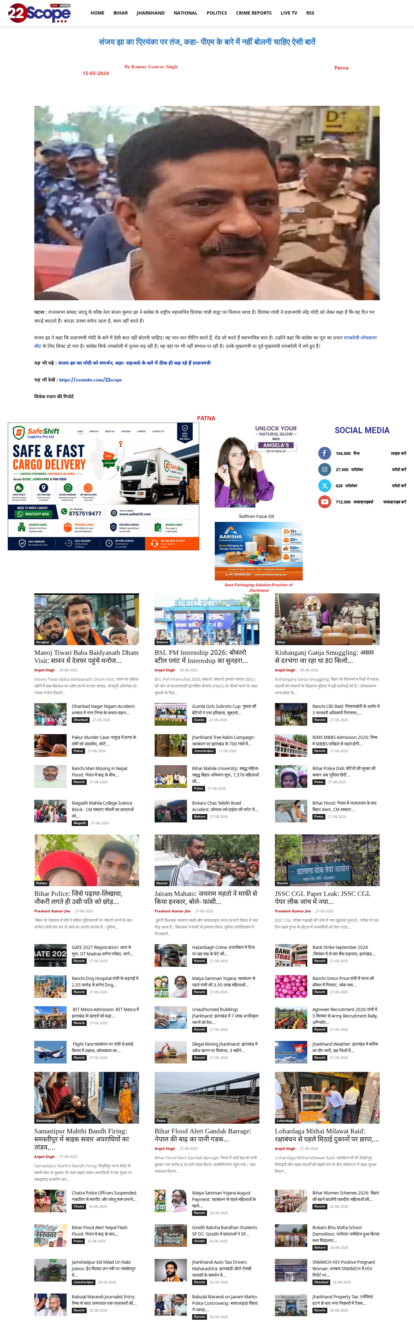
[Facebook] (198, 89)
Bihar (121, 13)
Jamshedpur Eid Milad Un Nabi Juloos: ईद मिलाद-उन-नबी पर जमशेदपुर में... (104, 1268)
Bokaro (162, 642)
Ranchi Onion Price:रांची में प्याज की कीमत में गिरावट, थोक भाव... (343, 981)
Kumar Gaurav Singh (154, 66)
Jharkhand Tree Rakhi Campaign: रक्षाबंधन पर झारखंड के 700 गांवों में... (223, 740)
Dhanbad (81, 720)
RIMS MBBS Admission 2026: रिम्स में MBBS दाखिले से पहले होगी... (344, 740)
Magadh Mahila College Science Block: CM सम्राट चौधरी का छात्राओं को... (103, 809)
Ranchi (319, 720)
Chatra (79, 1206)
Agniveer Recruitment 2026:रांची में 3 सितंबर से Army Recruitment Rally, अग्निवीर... (345, 1015)
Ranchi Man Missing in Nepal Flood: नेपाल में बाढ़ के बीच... (99, 771)
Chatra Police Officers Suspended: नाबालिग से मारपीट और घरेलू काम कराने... (104, 1196)
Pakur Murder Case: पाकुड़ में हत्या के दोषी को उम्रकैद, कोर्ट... (104, 740)
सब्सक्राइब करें (394, 502)
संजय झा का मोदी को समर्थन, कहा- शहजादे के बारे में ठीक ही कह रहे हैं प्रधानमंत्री (134, 363)
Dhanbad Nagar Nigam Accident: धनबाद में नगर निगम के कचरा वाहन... (104, 709)
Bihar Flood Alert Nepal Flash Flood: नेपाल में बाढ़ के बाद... (99, 1230)
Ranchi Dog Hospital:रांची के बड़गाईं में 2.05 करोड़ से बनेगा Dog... (105, 981)
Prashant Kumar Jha (52, 911)
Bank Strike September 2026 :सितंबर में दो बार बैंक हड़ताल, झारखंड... (344, 950)
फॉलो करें (399, 469)
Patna (341, 67)
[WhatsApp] (242, 89)
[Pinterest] (228, 89)
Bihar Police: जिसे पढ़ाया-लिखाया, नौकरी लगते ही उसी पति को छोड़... (78, 898)
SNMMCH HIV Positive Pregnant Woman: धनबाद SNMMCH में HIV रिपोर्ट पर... (343, 1268)
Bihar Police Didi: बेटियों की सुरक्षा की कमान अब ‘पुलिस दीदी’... (344, 771)
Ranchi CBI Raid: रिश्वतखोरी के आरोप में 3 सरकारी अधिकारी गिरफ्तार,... (346, 709)
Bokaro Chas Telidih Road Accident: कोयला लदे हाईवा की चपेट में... (225, 806)
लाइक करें (398, 453)
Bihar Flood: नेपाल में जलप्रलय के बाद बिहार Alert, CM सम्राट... (344, 806)
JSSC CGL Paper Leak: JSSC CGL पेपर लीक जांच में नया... (323, 898)
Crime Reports (254, 13)
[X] (213, 89)
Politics (217, 13)
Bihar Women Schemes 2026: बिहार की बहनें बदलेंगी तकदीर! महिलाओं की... (345, 1196)
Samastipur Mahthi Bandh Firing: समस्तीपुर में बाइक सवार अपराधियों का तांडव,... (81, 1139)
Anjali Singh (44, 669)
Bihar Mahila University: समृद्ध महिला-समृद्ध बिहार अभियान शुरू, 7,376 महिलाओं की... (225, 774)
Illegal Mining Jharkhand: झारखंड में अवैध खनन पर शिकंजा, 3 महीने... (224, 1047)
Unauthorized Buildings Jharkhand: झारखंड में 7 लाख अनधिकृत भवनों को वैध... (225, 1015)
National (186, 13)
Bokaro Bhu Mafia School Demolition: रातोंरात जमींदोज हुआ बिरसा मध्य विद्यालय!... (345, 1233)
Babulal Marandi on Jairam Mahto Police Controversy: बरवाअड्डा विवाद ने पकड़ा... (225, 1303)
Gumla (199, 720)
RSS (310, 13)
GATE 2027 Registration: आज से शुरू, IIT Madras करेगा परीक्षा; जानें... (103, 950)
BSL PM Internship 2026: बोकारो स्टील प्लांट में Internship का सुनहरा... (201, 657)
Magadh (80, 823)
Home (97, 13)
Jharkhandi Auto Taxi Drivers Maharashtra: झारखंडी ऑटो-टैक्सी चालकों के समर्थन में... (221, 1268)
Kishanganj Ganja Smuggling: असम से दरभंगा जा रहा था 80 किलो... (324, 657)
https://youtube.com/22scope (90, 380)
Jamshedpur (204, 751)
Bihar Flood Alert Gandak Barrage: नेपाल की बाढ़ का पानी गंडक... (203, 1135)
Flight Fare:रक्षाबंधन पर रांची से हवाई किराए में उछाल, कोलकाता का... (102, 1047)
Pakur (78, 751)
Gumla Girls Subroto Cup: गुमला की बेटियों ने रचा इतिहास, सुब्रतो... (224, 709)
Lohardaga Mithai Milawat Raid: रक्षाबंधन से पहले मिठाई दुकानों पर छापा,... (327, 1135)
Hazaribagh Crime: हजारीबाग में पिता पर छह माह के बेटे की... (223, 950)
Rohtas (41, 883)
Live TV (289, 13)
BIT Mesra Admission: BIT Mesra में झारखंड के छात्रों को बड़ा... (105, 1012)
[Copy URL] (257, 89)
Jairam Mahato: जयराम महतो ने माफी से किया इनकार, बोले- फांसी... (206, 898)
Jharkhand (151, 13)
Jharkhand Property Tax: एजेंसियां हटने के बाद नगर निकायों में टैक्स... (342, 1300)
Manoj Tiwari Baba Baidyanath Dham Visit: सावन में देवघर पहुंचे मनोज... (86, 657)
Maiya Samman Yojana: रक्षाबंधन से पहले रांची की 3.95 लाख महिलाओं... (223, 981)
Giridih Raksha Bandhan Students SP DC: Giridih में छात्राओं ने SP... (224, 1230)
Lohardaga (285, 1120)
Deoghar (42, 642)
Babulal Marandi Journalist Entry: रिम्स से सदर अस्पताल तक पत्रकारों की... (104, 1300)
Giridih (199, 1241)
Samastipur (45, 1120)
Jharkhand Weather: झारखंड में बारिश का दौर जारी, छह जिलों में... (345, 1047)
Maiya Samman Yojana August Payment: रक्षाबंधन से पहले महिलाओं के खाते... (224, 1199)
